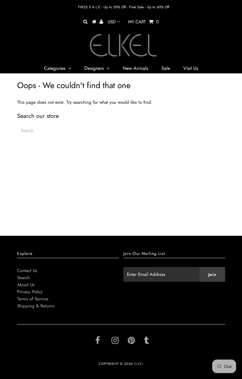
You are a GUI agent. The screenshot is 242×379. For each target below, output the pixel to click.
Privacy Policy (30, 292)
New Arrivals (135, 68)
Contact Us (27, 270)
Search (23, 277)
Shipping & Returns (35, 306)
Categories (54, 68)
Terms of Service (32, 299)
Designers (94, 68)
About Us (26, 284)
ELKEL (139, 363)
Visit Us (190, 68)
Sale (165, 68)
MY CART (143, 22)
